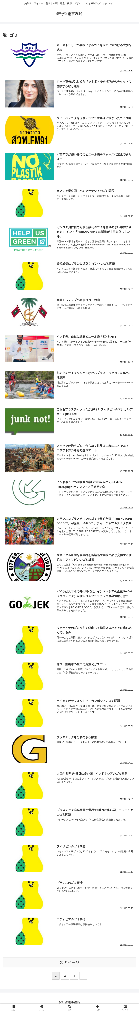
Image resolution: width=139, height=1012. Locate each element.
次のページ (69, 962)
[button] (129, 655)
